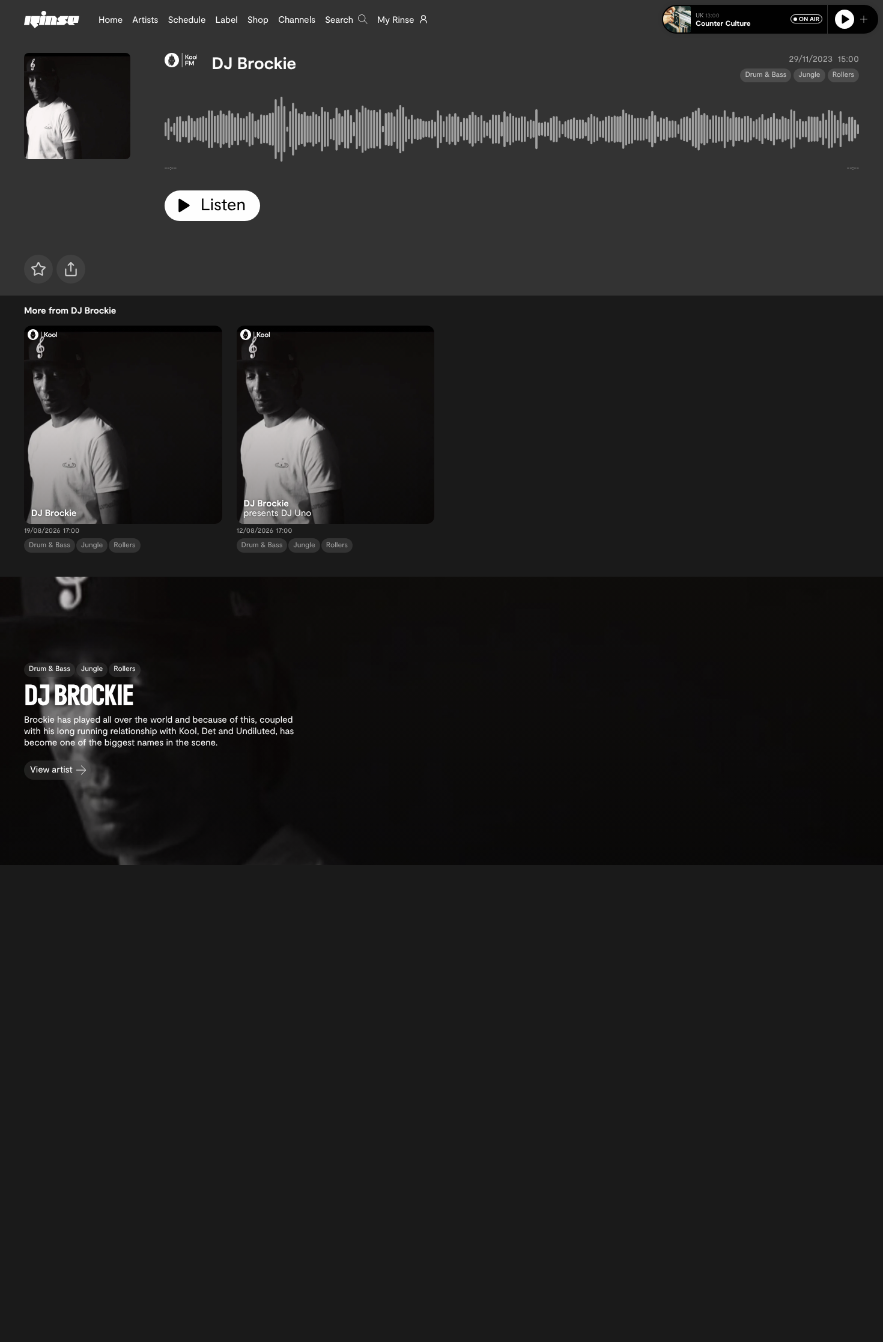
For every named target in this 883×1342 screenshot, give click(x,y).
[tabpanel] (512, 132)
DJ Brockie (253, 62)
